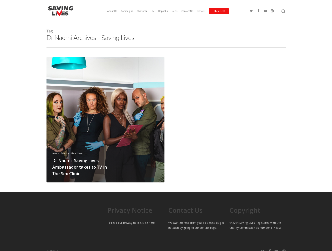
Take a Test (218, 11)
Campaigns (127, 11)
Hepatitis (163, 11)
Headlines (77, 153)
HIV (152, 11)
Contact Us (187, 11)
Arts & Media (60, 153)
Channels (142, 11)
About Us (112, 11)
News (175, 11)
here (152, 222)
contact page (208, 227)
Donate (201, 11)
